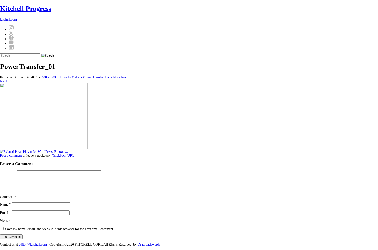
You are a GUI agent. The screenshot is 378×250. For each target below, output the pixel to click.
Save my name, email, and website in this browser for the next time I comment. (59, 229)
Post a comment (11, 155)
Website (5, 220)
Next (5, 81)
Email (5, 212)
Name (5, 204)
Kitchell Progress (25, 8)
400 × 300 (49, 77)
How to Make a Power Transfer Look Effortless (93, 77)
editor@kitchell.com (33, 244)
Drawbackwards (149, 244)
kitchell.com (8, 19)
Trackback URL (63, 155)
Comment (8, 197)
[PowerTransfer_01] (44, 147)
